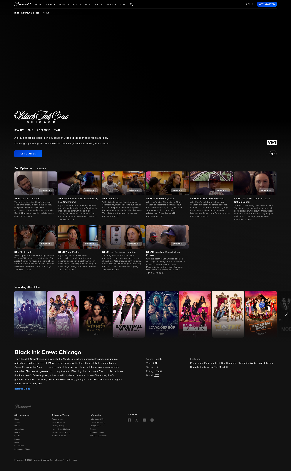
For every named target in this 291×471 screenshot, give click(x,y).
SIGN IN (250, 4)
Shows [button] (49, 4)
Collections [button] (81, 4)
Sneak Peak (19, 446)
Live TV (98, 4)
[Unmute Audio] (273, 153)
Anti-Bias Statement (98, 436)
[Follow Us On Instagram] (152, 420)
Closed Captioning (97, 423)
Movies (17, 426)
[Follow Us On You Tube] (144, 420)
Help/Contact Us (97, 419)
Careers (93, 429)
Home (38, 4)
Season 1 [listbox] (41, 169)
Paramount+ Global (22, 449)
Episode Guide (22, 389)
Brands (17, 439)
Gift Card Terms (58, 423)
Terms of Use (57, 419)
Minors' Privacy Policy (61, 433)
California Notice (59, 436)
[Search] (131, 4)
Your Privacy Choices (61, 429)
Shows (17, 423)
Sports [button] (110, 4)
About (46, 13)
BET (156, 375)
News (123, 4)
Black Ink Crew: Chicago (26, 13)
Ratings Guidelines (97, 426)
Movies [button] (63, 4)
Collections (19, 429)
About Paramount (97, 433)
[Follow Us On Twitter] (137, 420)
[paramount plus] (23, 4)
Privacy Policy (58, 426)
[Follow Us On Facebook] (129, 420)
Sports (17, 436)
